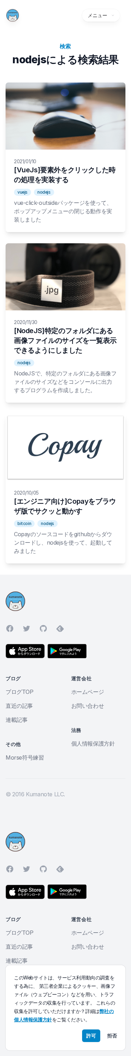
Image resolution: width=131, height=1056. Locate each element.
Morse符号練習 (25, 757)
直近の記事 (19, 705)
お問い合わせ (87, 705)
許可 (91, 1036)
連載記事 (16, 719)
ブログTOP (20, 691)
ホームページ (87, 691)
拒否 (112, 1036)
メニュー (97, 15)
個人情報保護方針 (93, 743)
